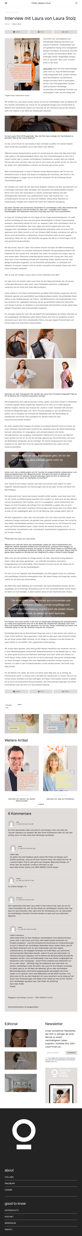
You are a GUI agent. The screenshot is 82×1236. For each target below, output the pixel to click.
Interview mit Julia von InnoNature (60, 799)
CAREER (8, 1190)
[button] (39, 804)
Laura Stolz (47, 69)
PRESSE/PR (10, 1183)
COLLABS (9, 1177)
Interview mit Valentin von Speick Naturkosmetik (21, 800)
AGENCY (8, 1229)
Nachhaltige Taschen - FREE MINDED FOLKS (35, 997)
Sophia (7, 24)
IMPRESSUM (10, 1223)
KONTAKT (9, 1217)
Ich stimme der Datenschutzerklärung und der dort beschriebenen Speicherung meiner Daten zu (60, 1059)
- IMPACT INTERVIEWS (11, 12)
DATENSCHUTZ (12, 1210)
